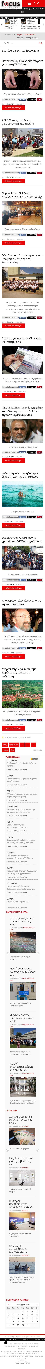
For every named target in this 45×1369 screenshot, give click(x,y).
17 (32, 1318)
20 (13, 1321)
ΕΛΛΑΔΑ (11, 104)
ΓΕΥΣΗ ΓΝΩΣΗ (23, 1353)
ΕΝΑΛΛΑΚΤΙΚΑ (4, 1356)
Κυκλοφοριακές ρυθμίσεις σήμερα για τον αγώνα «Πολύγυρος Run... (21, 841)
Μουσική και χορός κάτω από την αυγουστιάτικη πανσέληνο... (21, 810)
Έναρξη (5, 745)
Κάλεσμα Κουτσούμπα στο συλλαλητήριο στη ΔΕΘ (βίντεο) (20, 856)
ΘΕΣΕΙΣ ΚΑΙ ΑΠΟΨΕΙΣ (33, 1353)
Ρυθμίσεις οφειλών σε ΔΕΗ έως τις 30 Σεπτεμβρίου (22, 340)
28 (18, 1325)
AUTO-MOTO (26, 1351)
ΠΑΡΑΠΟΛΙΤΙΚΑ (17, 1351)
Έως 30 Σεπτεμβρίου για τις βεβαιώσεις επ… (21, 1161)
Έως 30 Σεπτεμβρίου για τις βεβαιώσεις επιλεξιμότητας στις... (21, 887)
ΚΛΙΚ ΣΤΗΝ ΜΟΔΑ (36, 1351)
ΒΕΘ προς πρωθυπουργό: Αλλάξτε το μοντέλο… (21, 1204)
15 (23, 1318)
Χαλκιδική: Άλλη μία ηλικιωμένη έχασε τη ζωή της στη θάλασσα (21, 474)
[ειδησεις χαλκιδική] (6, 1343)
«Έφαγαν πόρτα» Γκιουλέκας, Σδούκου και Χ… (22, 1018)
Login (34, 3)
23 (28, 1321)
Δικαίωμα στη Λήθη (9, 1337)
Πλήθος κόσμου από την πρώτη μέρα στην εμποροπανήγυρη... (22, 795)
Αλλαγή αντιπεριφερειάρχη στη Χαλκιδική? (21, 1066)
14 (18, 1318)
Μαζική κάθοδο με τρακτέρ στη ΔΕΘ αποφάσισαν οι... (22, 779)
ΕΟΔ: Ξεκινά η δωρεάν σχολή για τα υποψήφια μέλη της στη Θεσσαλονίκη (22, 258)
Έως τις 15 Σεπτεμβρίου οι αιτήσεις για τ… (18, 1248)
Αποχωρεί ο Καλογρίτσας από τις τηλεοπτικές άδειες (21, 602)
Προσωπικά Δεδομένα (22, 1337)
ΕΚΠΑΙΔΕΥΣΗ (12, 1356)
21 (18, 1321)
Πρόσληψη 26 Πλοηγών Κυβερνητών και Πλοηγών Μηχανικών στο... (22, 872)
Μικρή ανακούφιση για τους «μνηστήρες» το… (22, 971)
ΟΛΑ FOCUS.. (22, 1349)
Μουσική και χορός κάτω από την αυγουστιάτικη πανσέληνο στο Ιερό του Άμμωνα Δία (28, 24)
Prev (8, 953)
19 (9, 1321)
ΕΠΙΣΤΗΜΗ (20, 1356)
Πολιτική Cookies (35, 1337)
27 (13, 1325)
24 (32, 1321)
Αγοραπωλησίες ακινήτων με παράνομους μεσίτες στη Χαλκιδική (19, 672)
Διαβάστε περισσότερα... (13, 108)
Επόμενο (5, 750)
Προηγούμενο (13, 745)
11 (37, 1315)
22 (23, 1321)
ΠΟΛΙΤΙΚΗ (12, 239)
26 (9, 1325)
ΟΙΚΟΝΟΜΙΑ (13, 392)
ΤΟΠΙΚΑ (11, 521)
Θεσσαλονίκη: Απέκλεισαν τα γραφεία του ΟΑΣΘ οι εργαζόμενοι (22, 539)
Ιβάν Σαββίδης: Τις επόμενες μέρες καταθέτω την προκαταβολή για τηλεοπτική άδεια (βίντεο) (22, 411)
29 (23, 1325)
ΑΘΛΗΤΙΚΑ (16, 1346)
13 (13, 1318)
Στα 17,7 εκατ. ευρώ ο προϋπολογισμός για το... (17, 826)
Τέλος (12, 750)
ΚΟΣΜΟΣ (30, 1344)
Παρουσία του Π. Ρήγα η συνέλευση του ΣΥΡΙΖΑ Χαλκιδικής (22, 195)
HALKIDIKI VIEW (38, 1356)
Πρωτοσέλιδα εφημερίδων (18, 902)
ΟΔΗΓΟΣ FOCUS (22, 1361)
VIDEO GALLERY (21, 1358)
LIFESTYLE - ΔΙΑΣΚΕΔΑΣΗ (10, 1353)
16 (28, 1318)
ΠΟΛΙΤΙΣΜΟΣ (12, 806)
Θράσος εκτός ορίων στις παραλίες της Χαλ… (22, 921)
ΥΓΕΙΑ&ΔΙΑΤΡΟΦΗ (34, 1346)
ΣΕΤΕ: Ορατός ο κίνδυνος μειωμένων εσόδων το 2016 (18, 121)
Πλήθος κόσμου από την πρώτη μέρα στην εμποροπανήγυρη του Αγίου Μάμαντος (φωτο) (12, 24)
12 (9, 1318)
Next (38, 953)
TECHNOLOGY (29, 1356)
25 (37, 1321)
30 (28, 1325)
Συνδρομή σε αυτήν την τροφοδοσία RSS (18, 737)
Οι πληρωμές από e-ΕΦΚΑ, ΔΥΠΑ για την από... (21, 764)
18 (37, 1318)
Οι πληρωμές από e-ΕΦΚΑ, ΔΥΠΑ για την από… (21, 1120)
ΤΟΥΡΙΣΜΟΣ (12, 177)
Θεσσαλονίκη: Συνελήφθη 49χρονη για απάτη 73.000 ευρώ (22, 62)
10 (32, 1315)
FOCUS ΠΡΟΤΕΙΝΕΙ (6, 1351)
